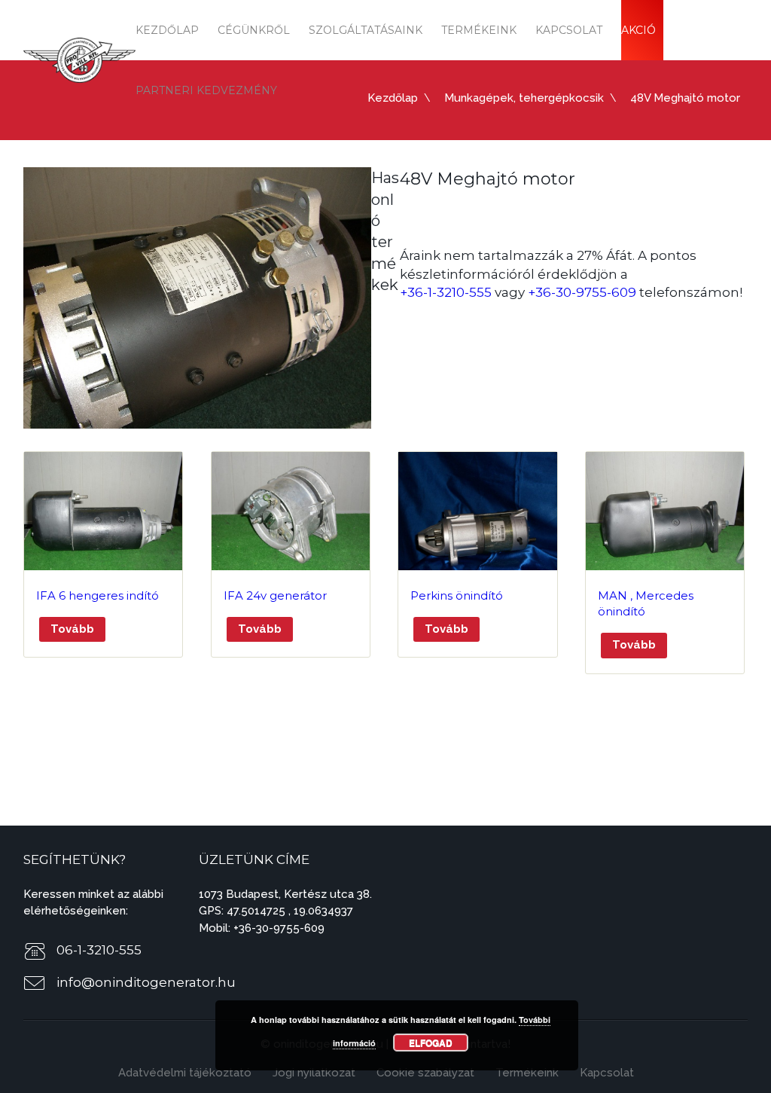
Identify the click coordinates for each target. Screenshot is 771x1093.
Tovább (72, 629)
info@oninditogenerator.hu (146, 982)
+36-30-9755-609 (582, 292)
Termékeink (479, 30)
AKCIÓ (638, 30)
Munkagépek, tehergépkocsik (524, 98)
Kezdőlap (167, 30)
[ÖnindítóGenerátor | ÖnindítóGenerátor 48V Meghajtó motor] (79, 59)
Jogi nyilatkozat (314, 1072)
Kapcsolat (568, 30)
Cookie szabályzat (425, 1072)
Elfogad (431, 1042)
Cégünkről (254, 30)
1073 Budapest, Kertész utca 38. (285, 894)
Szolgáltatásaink (365, 30)
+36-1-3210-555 (446, 292)
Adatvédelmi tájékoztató (184, 1072)
